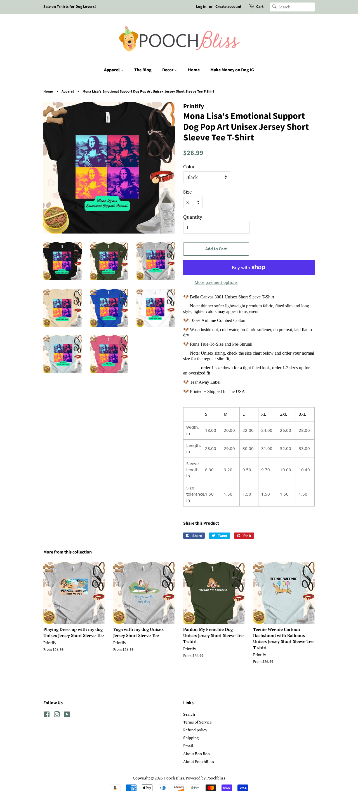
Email (188, 745)
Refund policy (195, 729)
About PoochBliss (198, 761)
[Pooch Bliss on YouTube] (67, 715)
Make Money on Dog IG (232, 70)
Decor (168, 70)
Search (189, 714)
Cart (259, 7)
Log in (201, 7)
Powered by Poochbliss (205, 778)
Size (187, 192)
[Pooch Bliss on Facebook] (46, 715)
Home (194, 70)
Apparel (112, 70)
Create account (228, 7)
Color (189, 166)
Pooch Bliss (174, 778)
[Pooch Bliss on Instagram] (57, 715)
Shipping (191, 737)
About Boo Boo (196, 753)
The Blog (143, 70)
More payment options (216, 282)
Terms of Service (197, 722)
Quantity (192, 217)
